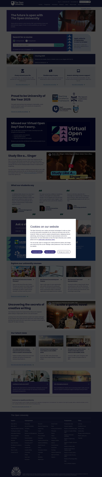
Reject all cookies (50, 252)
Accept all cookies (36, 252)
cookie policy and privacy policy (46, 239)
